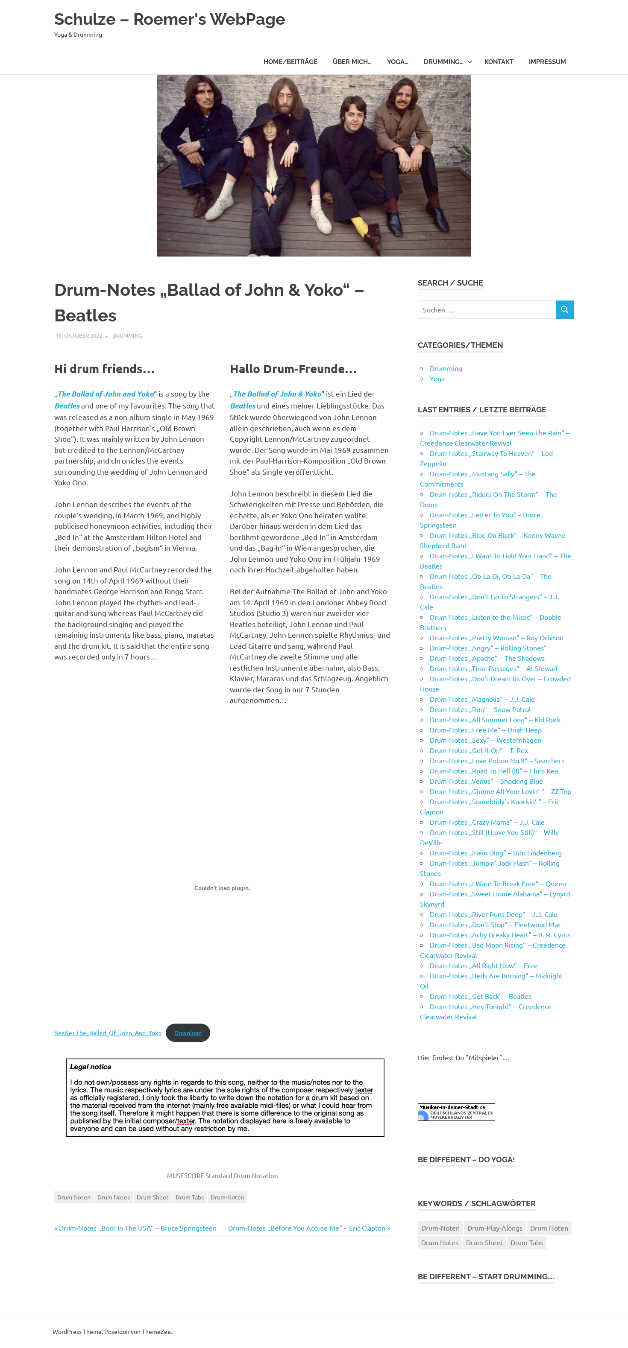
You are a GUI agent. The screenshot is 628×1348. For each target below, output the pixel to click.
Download (188, 1032)
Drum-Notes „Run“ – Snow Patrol (480, 709)
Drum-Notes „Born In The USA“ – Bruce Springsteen (138, 1227)
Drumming (127, 335)
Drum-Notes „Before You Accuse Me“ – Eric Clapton (306, 1227)
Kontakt (499, 62)
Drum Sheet (153, 1197)
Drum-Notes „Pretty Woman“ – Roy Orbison (496, 637)
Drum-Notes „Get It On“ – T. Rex (479, 750)
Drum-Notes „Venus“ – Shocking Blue (486, 780)
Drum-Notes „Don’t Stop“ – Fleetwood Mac (495, 924)
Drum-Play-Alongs (494, 1227)
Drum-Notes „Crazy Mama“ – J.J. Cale (487, 821)
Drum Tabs (190, 1197)
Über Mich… (352, 62)
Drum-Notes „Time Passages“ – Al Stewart (494, 668)
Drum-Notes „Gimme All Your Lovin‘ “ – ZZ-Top (500, 791)
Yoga (437, 378)
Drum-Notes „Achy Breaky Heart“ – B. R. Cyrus (500, 934)
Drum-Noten (227, 1197)
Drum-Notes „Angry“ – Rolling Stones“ (488, 647)
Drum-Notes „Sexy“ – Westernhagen (485, 739)
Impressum (547, 62)
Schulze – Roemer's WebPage (169, 19)
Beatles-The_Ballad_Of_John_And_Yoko (107, 1032)
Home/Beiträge (290, 62)
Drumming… (444, 62)
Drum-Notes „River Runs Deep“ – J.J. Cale (494, 914)
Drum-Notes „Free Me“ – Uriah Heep (486, 729)
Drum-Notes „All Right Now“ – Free (484, 965)
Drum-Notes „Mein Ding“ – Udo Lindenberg (496, 852)
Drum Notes (113, 1197)
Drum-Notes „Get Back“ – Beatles (480, 996)
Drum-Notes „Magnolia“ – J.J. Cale (482, 698)
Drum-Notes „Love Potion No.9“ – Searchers (497, 760)
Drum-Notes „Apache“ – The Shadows (487, 658)
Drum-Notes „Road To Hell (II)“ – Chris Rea (494, 770)
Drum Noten (74, 1197)
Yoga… (397, 62)
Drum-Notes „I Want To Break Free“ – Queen (498, 883)
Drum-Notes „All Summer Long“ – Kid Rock (495, 719)
